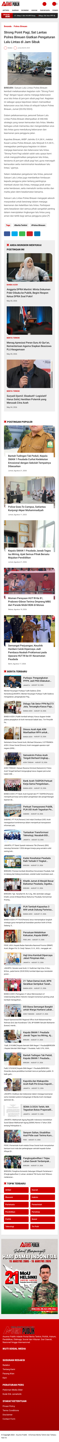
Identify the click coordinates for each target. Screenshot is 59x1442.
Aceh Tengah (28, 762)
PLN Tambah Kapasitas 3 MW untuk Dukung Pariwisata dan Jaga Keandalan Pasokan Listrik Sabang (38, 908)
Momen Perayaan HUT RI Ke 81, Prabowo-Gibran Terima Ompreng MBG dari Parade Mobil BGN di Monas (29, 601)
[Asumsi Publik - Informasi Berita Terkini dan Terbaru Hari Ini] (10, 6)
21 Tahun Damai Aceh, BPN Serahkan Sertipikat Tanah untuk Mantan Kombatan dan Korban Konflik (38, 982)
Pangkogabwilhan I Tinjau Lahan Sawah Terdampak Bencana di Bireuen (36, 1160)
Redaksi (6, 1365)
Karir (5, 1378)
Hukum (34, 10)
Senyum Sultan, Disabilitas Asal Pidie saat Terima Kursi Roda (37, 1134)
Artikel (6, 10)
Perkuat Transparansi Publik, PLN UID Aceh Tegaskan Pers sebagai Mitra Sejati (38, 808)
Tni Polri (35, 1226)
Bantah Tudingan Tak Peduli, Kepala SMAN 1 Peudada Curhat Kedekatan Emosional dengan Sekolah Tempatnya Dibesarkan (29, 461)
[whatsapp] (22, 233)
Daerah (15, 10)
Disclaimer (7, 1414)
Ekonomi (25, 10)
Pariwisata (45, 10)
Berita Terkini (21, 225)
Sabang (26, 814)
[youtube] (22, 1353)
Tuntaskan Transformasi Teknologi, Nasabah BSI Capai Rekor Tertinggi (35, 834)
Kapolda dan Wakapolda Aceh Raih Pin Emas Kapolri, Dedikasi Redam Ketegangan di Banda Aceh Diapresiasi (38, 1083)
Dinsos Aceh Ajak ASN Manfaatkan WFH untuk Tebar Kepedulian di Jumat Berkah (37, 731)
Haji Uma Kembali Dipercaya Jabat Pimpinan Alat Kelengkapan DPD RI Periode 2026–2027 (38, 957)
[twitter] (15, 233)
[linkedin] (37, 233)
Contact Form (9, 1419)
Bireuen (26, 865)
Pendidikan (10, 1212)
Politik (8, 1219)
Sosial (34, 1219)
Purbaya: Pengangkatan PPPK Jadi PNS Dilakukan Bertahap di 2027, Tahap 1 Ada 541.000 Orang (36, 679)
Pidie (25, 1140)
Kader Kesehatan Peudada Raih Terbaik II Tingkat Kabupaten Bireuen (37, 860)
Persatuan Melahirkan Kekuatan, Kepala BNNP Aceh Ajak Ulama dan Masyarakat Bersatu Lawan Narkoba (37, 934)
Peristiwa (36, 1212)
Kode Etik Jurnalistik (12, 1394)
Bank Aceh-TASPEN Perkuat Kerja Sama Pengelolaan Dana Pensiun (37, 782)
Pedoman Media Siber (13, 1390)
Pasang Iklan (8, 1373)
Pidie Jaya (27, 940)
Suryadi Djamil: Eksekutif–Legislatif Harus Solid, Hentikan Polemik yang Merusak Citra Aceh (26, 399)
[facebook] (7, 233)
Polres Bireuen (20, 26)
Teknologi (9, 1226)
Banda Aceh (12, 285)
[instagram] (18, 1353)
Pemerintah (37, 1204)
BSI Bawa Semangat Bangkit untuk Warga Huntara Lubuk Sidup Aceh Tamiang (38, 1008)
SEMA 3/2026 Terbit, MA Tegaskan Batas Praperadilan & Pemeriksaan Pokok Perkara (38, 1108)
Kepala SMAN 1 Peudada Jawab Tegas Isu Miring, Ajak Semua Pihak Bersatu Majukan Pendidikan (29, 554)
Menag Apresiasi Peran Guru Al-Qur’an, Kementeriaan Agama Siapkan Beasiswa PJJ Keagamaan (29, 346)
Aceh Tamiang (28, 1014)
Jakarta (26, 685)
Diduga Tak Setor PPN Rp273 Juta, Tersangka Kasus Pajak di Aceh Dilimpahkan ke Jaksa (38, 705)
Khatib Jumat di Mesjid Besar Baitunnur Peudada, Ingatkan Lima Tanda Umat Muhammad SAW (38, 882)
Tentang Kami (9, 1369)
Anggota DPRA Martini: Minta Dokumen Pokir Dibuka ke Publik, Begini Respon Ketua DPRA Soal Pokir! (28, 293)
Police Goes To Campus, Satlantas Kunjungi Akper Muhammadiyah (27, 508)
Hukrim (35, 1197)
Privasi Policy (9, 1406)
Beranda (8, 26)
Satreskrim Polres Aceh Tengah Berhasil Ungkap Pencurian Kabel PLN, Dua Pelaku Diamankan (36, 757)
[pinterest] (30, 233)
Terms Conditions (11, 1410)
